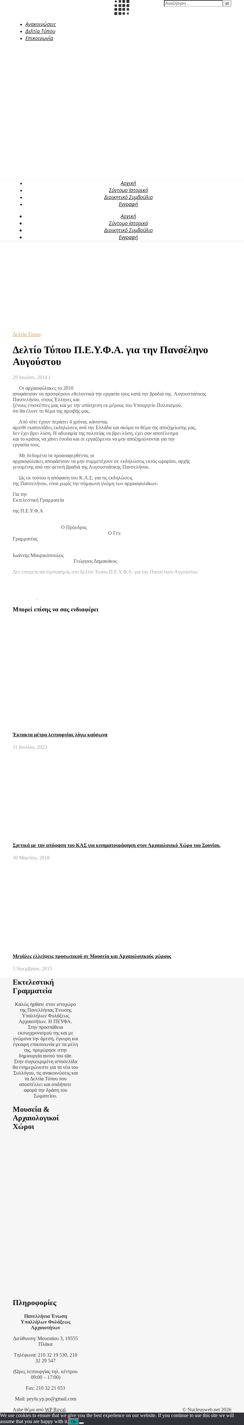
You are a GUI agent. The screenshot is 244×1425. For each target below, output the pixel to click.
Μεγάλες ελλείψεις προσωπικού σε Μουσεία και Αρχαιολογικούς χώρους (92, 956)
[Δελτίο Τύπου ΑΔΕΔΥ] (50, 597)
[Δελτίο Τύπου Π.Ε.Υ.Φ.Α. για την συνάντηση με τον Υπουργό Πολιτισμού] (25, 597)
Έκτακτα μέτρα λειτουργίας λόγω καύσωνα (60, 734)
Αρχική (128, 183)
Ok (73, 1421)
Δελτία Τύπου (40, 31)
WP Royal (55, 1409)
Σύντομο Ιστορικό (128, 190)
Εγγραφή (128, 204)
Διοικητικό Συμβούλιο (128, 197)
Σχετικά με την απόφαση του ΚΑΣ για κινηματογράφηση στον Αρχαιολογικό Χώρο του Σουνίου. (116, 845)
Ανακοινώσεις (40, 24)
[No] (81, 1423)
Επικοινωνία (39, 38)
